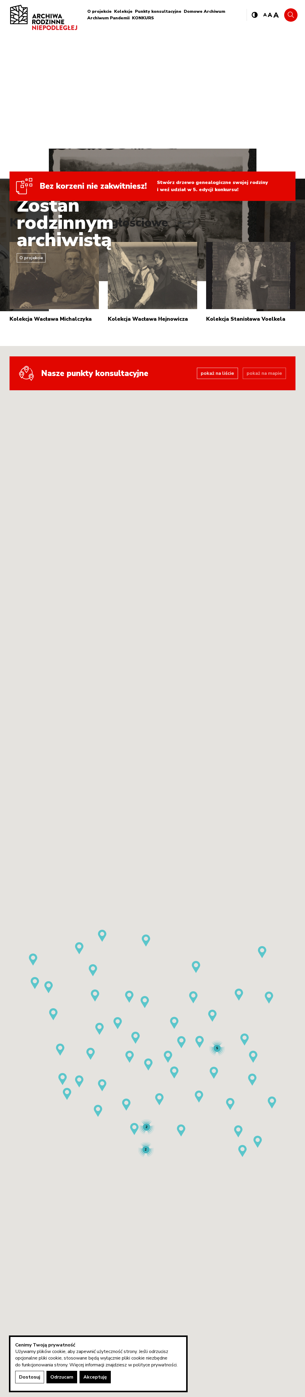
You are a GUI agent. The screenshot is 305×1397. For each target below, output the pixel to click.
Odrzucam (61, 1377)
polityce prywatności (155, 1365)
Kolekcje (123, 11)
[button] (148, 1064)
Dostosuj (29, 1377)
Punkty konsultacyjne (158, 11)
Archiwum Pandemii (108, 18)
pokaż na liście (217, 373)
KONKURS (143, 18)
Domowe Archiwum (204, 11)
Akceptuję (95, 1377)
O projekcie (99, 11)
